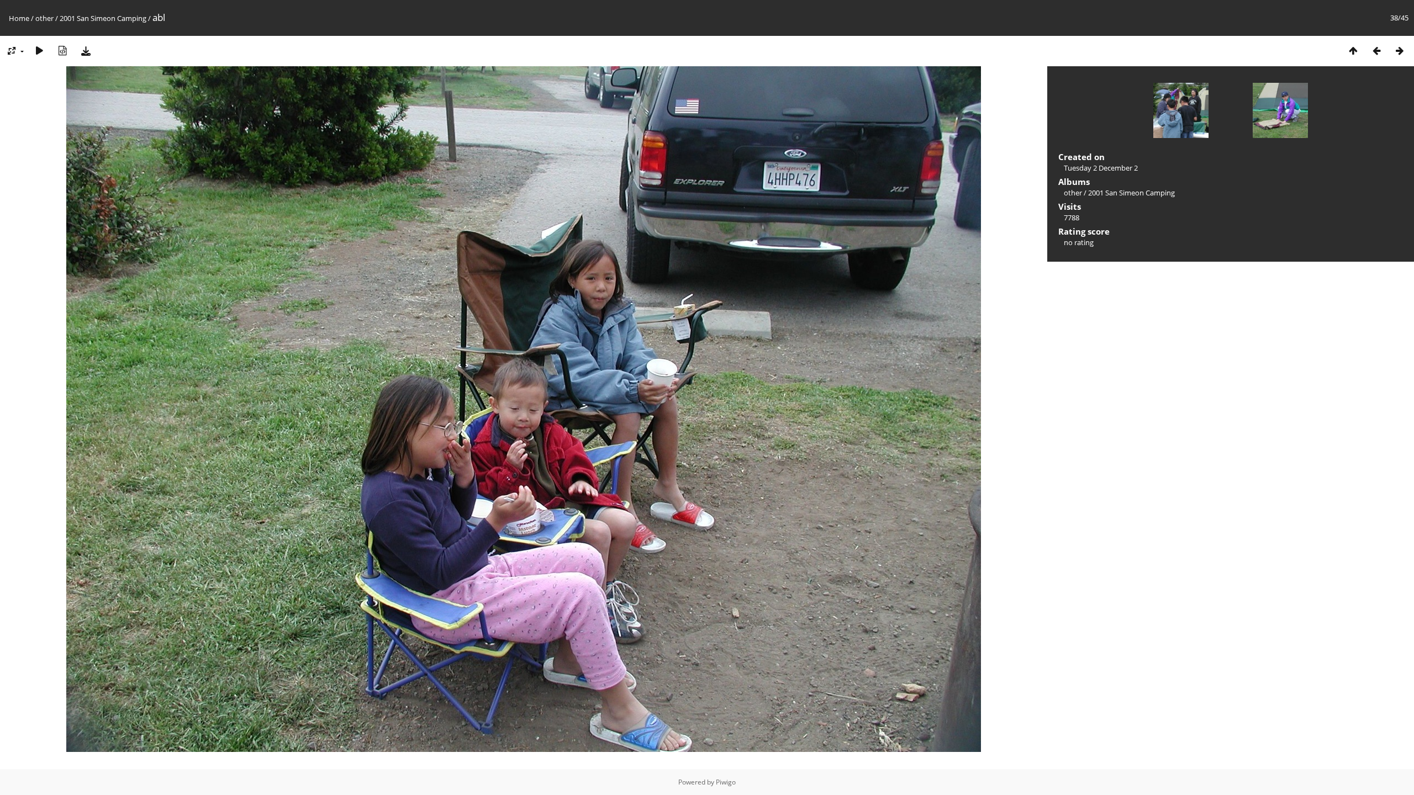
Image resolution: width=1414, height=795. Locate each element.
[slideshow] (39, 50)
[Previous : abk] (1376, 50)
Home (19, 18)
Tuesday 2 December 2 (1101, 168)
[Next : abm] (1399, 50)
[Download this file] (85, 50)
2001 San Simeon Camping (103, 18)
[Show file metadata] (62, 50)
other (44, 18)
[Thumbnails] (1353, 50)
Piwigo (726, 782)
